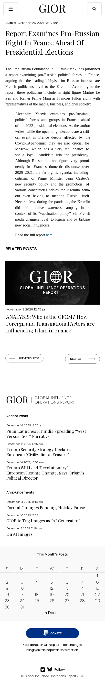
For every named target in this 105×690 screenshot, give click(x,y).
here (49, 235)
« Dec (50, 613)
